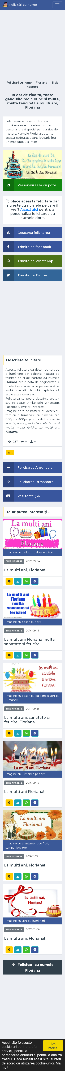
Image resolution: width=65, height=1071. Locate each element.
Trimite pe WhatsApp (35, 261)
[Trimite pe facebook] (34, 581)
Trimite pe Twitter (32, 275)
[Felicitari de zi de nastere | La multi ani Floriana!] (32, 755)
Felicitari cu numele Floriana (36, 967)
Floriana (41, 82)
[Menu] (57, 4)
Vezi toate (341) (30, 496)
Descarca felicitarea (33, 233)
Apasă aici (29, 209)
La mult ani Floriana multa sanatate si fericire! (29, 641)
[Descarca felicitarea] (17, 581)
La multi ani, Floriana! (24, 570)
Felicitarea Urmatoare (35, 482)
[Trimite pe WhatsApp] (26, 581)
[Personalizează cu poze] (32, 164)
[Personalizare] (9, 581)
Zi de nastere (14, 561)
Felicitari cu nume (19, 82)
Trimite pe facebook (34, 247)
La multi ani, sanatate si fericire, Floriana (27, 719)
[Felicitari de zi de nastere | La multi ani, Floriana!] (32, 534)
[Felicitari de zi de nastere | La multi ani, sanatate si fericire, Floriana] (32, 677)
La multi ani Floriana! (24, 791)
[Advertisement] (32, 44)
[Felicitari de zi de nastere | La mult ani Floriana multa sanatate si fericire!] (32, 603)
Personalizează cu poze (36, 185)
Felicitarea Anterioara (35, 468)
